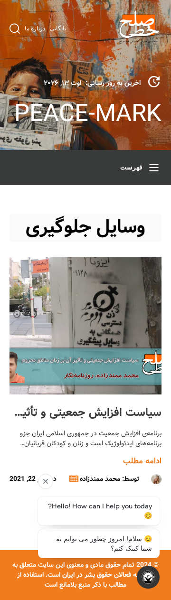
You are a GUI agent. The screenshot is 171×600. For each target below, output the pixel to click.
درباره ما (35, 28)
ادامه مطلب (142, 461)
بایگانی (58, 28)
